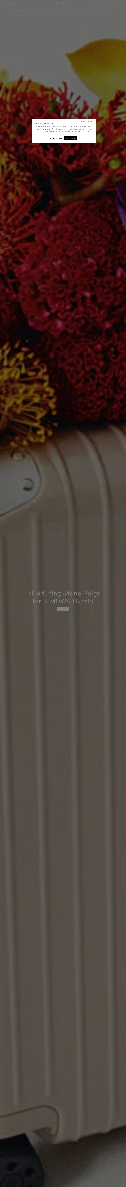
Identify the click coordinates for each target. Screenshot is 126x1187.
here (45, 129)
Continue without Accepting (87, 121)
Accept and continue (70, 138)
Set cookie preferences (56, 138)
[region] (64, 131)
